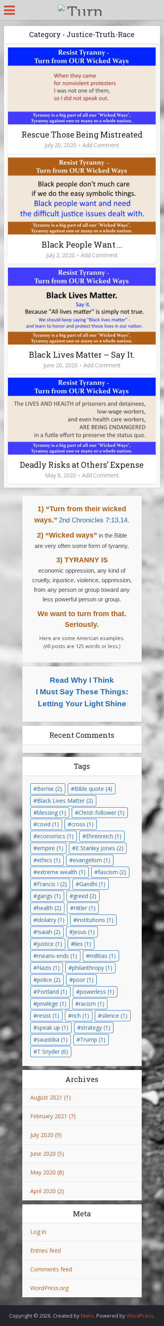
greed (84, 896)
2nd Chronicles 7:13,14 (93, 520)
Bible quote (93, 788)
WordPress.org (49, 1288)
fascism (112, 872)
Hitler (85, 908)
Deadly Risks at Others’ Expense (82, 464)
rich (80, 1015)
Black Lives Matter (65, 800)
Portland (52, 991)
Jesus (84, 932)
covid (48, 824)
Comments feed (51, 1269)
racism (91, 1003)
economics (55, 836)
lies (82, 944)
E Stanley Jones (99, 848)
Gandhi (92, 884)
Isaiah (49, 932)
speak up (52, 1027)
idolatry (50, 920)
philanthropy (92, 967)
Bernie (49, 788)
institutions (95, 920)
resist (48, 1015)
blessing (51, 812)
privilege (51, 1003)
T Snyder (52, 1051)
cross (82, 824)
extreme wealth (61, 872)
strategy (95, 1027)
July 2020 (41, 1135)
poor (83, 979)
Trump (92, 1039)
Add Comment (100, 145)
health (49, 908)
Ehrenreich (103, 836)
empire (50, 848)
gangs (49, 896)
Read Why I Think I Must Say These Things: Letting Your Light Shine (82, 692)
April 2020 (43, 1191)
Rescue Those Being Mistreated (82, 134)
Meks (87, 1315)
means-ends (57, 956)
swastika (52, 1039)
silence (114, 1015)
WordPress (140, 1315)
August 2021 (46, 1097)
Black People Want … (82, 244)
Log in (38, 1231)
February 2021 (48, 1116)
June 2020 (43, 1153)
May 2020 (43, 1172)
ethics (49, 860)
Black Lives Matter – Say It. (82, 354)
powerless (97, 991)
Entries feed (45, 1250)
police (49, 979)
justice (49, 944)
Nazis (48, 967)
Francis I (52, 884)
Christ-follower (101, 812)
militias (103, 956)
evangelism (91, 860)
